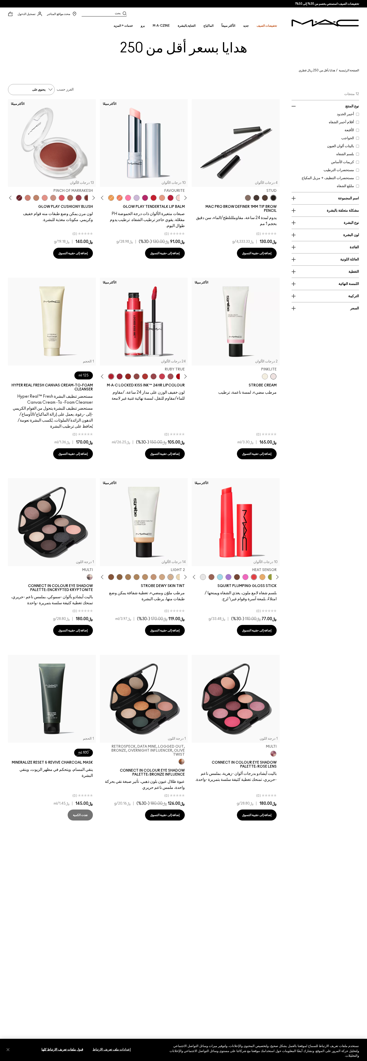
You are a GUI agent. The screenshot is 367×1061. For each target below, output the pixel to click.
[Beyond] (145, 198)
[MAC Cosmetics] (325, 22)
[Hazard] (262, 577)
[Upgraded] (170, 376)
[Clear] (203, 577)
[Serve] (153, 198)
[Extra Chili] (145, 376)
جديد (246, 25)
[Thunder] (248, 198)
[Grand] (27, 198)
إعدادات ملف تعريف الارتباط (112, 1049)
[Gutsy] (179, 376)
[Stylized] (265, 198)
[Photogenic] (128, 198)
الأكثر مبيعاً (228, 25)
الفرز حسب (65, 89)
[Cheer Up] (44, 198)
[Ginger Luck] (70, 198)
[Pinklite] (273, 376)
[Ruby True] (111, 376)
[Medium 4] (128, 577)
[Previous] (185, 198)
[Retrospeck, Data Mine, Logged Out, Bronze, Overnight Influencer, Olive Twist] (181, 761)
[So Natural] (36, 198)
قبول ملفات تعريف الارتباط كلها (62, 1049)
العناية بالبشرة (186, 25)
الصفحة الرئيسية (349, 70)
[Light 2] (170, 577)
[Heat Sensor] (254, 577)
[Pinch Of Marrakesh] (87, 198)
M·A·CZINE (161, 25)
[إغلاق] (7, 1049)
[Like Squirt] (271, 577)
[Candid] (119, 198)
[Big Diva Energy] (19, 198)
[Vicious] (128, 376)
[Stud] (273, 198)
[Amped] (245, 577)
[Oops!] (111, 198)
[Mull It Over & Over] (153, 376)
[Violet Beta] (228, 577)
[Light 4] (153, 577)
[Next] (103, 198)
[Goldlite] (265, 376)
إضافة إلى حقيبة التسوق (256, 253)
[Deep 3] (111, 577)
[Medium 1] (145, 577)
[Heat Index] (61, 198)
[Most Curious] (119, 376)
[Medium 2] (136, 577)
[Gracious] (162, 376)
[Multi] (89, 577)
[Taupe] (256, 198)
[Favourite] (179, 198)
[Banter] (170, 198)
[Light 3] (162, 577)
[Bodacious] (136, 376)
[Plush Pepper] (78, 198)
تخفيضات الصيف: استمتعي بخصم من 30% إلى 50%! (327, 3)
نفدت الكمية (80, 815)
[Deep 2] (119, 577)
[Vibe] (136, 198)
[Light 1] (179, 577)
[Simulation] (211, 577)
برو (143, 25)
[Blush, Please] (53, 198)
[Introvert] (162, 198)
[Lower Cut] (237, 577)
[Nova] (220, 577)
